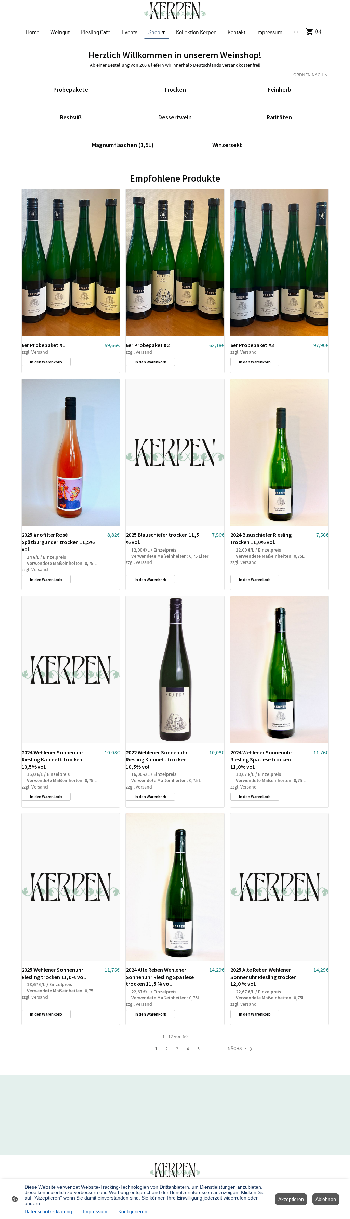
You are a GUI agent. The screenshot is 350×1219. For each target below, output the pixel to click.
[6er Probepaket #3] (279, 262)
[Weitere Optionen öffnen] (296, 31)
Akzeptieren (291, 1199)
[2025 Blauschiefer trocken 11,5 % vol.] (175, 452)
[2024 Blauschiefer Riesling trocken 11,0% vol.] (279, 452)
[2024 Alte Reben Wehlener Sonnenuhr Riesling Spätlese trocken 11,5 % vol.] (175, 887)
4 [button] (188, 1049)
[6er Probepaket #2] (175, 262)
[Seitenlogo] (175, 10)
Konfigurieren (132, 1211)
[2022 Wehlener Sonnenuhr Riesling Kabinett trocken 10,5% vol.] (175, 669)
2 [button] (166, 1049)
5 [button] (198, 1049)
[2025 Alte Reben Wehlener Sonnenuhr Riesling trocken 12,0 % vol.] (279, 887)
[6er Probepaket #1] (71, 262)
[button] (241, 1048)
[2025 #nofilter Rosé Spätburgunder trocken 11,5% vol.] (71, 452)
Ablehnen (325, 1199)
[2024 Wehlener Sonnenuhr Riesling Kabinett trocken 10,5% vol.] (71, 669)
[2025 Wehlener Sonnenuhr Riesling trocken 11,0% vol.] (71, 887)
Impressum (95, 1211)
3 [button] (177, 1049)
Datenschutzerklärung (48, 1211)
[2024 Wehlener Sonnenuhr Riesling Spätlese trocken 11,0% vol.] (279, 669)
